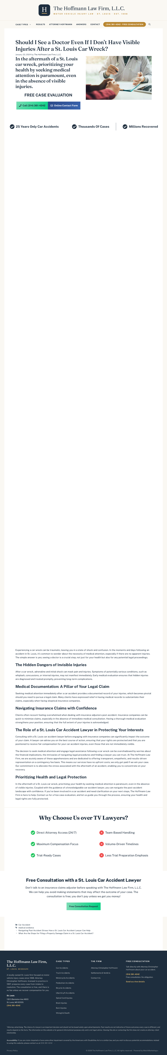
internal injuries (51, 675)
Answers (81, 24)
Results (40, 24)
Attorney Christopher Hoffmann (104, 968)
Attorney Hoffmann (60, 24)
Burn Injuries (61, 1008)
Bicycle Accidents (63, 988)
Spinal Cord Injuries (64, 998)
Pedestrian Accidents (65, 983)
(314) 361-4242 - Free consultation (124, 24)
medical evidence (26, 928)
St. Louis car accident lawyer (49, 736)
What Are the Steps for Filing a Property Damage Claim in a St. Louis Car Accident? (55, 933)
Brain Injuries (61, 1003)
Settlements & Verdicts (100, 973)
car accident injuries (77, 744)
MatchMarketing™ (150, 1051)
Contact (95, 24)
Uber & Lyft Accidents (65, 993)
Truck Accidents (63, 973)
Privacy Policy (12, 1051)
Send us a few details (135, 982)
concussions (32, 675)
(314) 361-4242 (13, 1005)
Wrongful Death (63, 1013)
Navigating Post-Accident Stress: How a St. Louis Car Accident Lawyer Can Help (54, 930)
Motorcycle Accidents (65, 978)
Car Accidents (62, 968)
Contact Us (95, 978)
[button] (149, 24)
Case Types (22, 24)
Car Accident (24, 925)
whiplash (20, 675)
